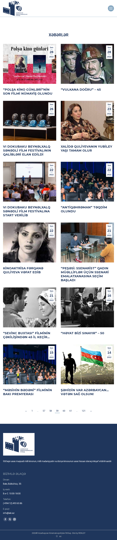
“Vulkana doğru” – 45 (81, 89)
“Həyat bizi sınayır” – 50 (82, 333)
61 (70, 410)
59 (57, 410)
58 (50, 410)
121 (83, 410)
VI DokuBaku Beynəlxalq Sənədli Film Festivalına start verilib (26, 211)
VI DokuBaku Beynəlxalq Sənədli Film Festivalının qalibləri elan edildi (27, 150)
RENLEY (81, 533)
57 (44, 410)
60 (64, 410)
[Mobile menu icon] (111, 8)
